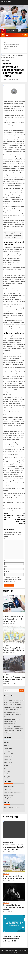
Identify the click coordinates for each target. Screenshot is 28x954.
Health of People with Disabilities (13, 792)
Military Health (8, 798)
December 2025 (8, 754)
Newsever (22, 950)
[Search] (23, 34)
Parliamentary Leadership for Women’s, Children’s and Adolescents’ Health (12, 721)
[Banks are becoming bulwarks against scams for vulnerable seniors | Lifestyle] (14, 603)
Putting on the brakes (10, 237)
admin (5, 79)
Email (6, 566)
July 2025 (6, 768)
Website (6, 571)
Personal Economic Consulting (12, 807)
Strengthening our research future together (8, 516)
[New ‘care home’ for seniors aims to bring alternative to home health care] (14, 664)
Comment (7, 539)
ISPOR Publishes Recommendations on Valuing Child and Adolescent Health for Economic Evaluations (14, 702)
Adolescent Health (9, 786)
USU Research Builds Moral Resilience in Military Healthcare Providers (12, 714)
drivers (20, 508)
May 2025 (6, 774)
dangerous (15, 508)
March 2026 (7, 745)
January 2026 (7, 751)
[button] (6, 35)
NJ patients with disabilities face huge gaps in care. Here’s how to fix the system (20, 518)
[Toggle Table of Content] (20, 233)
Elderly (4, 510)
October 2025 (7, 759)
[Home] (3, 35)
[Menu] (6, 35)
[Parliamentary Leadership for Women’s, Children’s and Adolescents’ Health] (14, 923)
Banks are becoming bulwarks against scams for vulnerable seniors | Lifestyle (13, 618)
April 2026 (6, 742)
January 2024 (7, 777)
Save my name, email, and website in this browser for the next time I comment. (12, 579)
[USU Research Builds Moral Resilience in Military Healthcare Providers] (14, 892)
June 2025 (7, 771)
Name (6, 561)
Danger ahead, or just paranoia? (13, 235)
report (13, 510)
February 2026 (8, 748)
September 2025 (8, 762)
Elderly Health (5, 60)
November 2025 (8, 757)
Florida (8, 510)
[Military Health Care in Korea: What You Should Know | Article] (14, 863)
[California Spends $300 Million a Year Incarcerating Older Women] (14, 635)
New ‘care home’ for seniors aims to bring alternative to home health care (14, 679)
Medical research (8, 795)
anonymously (9, 508)
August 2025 (7, 765)
